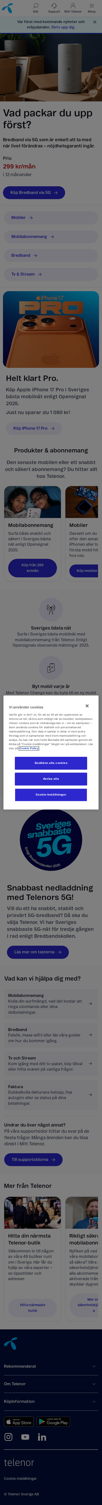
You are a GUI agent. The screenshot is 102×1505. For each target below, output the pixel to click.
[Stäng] (87, 705)
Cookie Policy (29, 748)
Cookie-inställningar (51, 795)
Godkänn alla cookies (51, 763)
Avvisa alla (51, 779)
